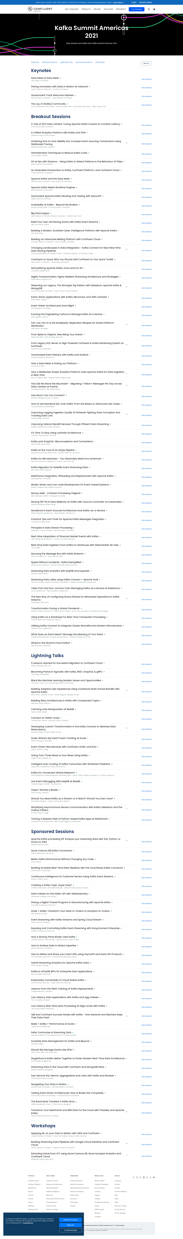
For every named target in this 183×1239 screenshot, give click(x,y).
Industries (74, 1176)
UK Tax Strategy (120, 1213)
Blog (116, 1195)
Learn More (118, 2)
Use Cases (50, 1176)
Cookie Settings (119, 1225)
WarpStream (32, 1188)
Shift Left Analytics (52, 1188)
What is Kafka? (100, 1181)
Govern (30, 1202)
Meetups (98, 1213)
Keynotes (35, 62)
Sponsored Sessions (84, 62)
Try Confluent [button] (136, 9)
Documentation (100, 1188)
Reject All (70, 1225)
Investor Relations (121, 1191)
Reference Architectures (54, 1184)
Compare (98, 1216)
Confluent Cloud (33, 1181)
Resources (99, 1176)
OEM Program (99, 1209)
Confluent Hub (33, 1209)
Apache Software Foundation (98, 1230)
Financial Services (76, 1181)
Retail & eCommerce (77, 1184)
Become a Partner (121, 1206)
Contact (117, 1184)
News (116, 1199)
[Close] (81, 1215)
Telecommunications (77, 1191)
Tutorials (97, 1191)
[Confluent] (40, 9)
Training (97, 1199)
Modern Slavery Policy (105, 1225)
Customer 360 (51, 1206)
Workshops (100, 62)
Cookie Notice (28, 1223)
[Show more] (61, 78)
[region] (43, 1224)
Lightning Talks (66, 62)
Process (30, 1199)
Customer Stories (52, 1181)
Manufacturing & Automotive (79, 1188)
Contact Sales (145, 2)
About (117, 1176)
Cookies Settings (70, 1230)
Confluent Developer (101, 1184)
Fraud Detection (51, 1202)
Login (134, 2)
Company (118, 1181)
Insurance (73, 1199)
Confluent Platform (34, 1184)
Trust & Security (120, 1209)
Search (146, 63)
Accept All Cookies (70, 1220)
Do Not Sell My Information (89, 1225)
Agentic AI (49, 1195)
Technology (74, 1202)
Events (97, 1206)
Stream (30, 1191)
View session (146, 79)
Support (97, 1195)
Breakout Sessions (49, 62)
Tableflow (31, 1206)
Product (31, 1176)
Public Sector (74, 1195)
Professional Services (102, 1202)
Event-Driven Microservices (55, 1199)
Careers (117, 1188)
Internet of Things (52, 1209)
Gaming (72, 1206)
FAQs (116, 1202)
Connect (31, 1195)
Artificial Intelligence (52, 1191)
